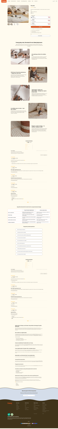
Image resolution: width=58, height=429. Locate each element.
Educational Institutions (36, 408)
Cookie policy (43, 406)
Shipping (34, 406)
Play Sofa (17, 404)
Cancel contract (35, 413)
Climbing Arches (18, 408)
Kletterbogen (17, 384)
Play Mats (17, 409)
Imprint (43, 413)
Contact (34, 404)
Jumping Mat (17, 407)
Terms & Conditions (44, 404)
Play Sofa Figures (26, 409)
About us (26, 404)
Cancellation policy (44, 408)
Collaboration (35, 409)
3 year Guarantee (44, 411)
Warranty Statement (36, 407)
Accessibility (43, 409)
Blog (25, 405)
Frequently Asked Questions (36, 405)
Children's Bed (17, 406)
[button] (32, 7)
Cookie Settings (44, 407)
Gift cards (26, 408)
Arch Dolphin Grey (31, 13)
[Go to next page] (31, 202)
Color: (34, 11)
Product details (40, 35)
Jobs (25, 406)
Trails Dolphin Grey (33, 13)
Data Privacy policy (44, 405)
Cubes (16, 383)
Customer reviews (27, 407)
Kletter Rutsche (17, 385)
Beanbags (17, 405)
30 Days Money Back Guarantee (45, 410)
